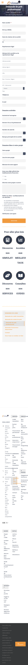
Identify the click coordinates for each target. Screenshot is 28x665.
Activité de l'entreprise (9, 115)
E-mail (4, 102)
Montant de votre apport (10, 164)
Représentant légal (8, 46)
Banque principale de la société (12, 137)
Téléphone (5, 95)
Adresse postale (6, 61)
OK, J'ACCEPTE (20, 644)
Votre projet (6, 150)
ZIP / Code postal (6, 85)
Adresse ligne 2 (6, 67)
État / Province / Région (8, 79)
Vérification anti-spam (9, 213)
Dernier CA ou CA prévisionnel (11, 122)
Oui (5, 176)
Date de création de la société (11, 37)
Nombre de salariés (8, 130)
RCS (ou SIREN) (6, 30)
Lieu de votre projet (8, 157)
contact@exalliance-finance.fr (7, 478)
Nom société (6, 23)
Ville (3, 73)
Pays (3, 91)
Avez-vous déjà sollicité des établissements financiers (10, 172)
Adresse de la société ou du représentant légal (10, 54)
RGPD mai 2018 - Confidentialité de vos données (13, 196)
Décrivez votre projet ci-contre (11, 182)
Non (5, 179)
